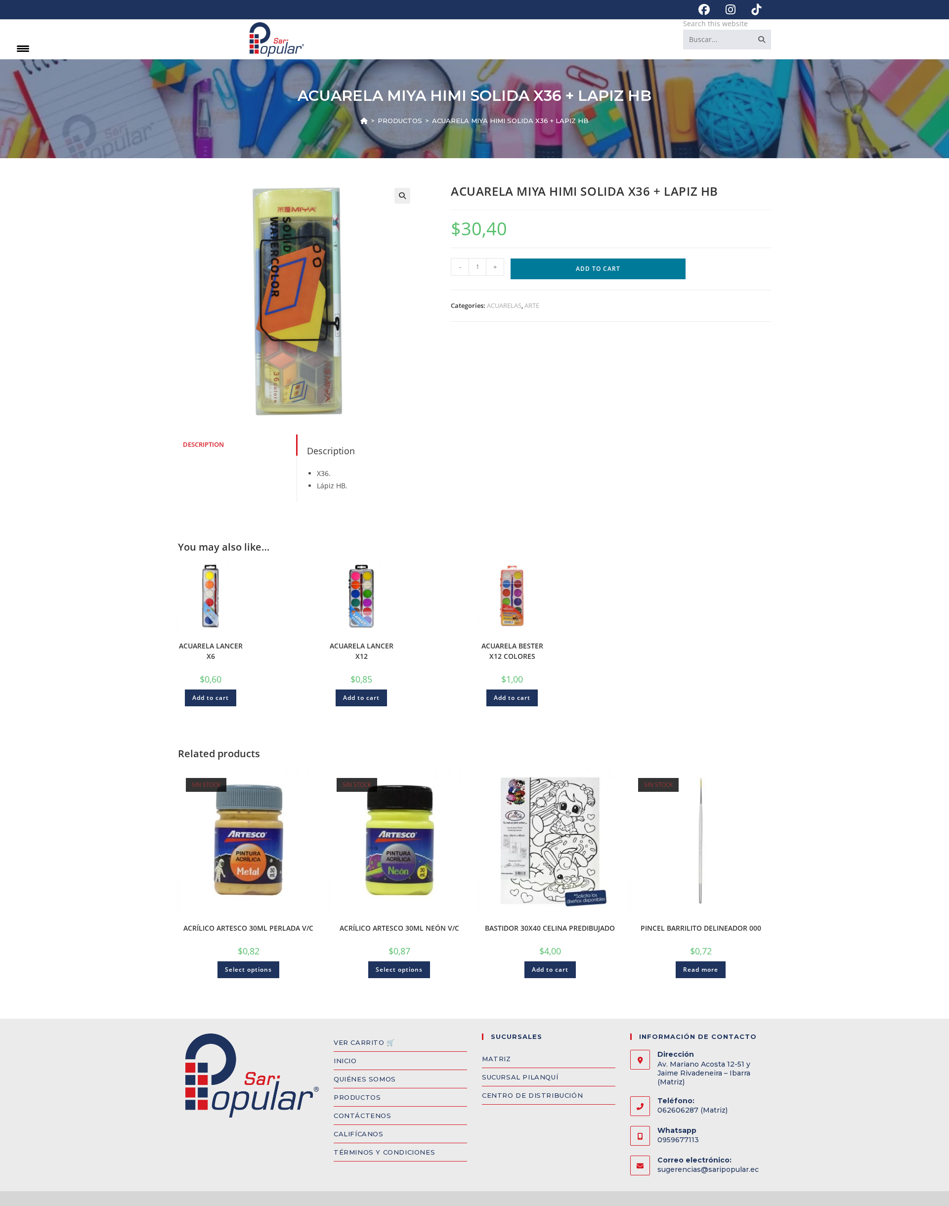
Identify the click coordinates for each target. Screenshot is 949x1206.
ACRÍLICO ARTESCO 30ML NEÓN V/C (399, 928)
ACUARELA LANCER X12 (361, 651)
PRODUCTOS (357, 1097)
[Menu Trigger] (23, 48)
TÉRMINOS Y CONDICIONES (384, 1152)
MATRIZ (496, 1059)
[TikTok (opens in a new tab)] (752, 9)
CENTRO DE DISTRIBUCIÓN (532, 1095)
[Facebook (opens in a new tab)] (704, 9)
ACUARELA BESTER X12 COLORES (512, 651)
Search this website (715, 23)
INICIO (345, 1061)
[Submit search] (761, 39)
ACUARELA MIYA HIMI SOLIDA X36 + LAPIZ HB (510, 121)
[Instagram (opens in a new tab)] (730, 9)
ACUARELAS (504, 305)
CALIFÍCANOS (359, 1134)
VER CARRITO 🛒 (364, 1042)
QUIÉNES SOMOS (365, 1079)
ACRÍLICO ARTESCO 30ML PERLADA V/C (248, 928)
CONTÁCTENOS (362, 1116)
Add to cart (598, 268)
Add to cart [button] (210, 697)
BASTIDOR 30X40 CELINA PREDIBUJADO (550, 928)
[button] (402, 196)
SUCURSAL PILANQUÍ (520, 1077)
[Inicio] (364, 121)
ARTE (531, 305)
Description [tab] (203, 444)
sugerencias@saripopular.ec (708, 1169)
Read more (700, 969)
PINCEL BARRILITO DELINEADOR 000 (701, 928)
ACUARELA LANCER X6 (211, 651)
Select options (248, 969)
